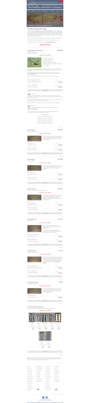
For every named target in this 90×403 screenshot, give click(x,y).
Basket (60, 11)
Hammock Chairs (29, 373)
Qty (56, 79)
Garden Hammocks (30, 383)
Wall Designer (38, 373)
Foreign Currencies (57, 373)
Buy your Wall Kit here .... (31, 172)
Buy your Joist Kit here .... (31, 143)
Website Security (57, 378)
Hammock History (29, 389)
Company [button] (54, 11)
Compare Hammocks (30, 376)
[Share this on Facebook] (43, 398)
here (53, 2)
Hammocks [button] (33, 11)
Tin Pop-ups (47, 383)
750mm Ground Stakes (30, 73)
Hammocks (28, 368)
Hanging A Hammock (30, 378)
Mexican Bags (47, 371)
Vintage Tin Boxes (48, 386)
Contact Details (57, 381)
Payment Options (57, 371)
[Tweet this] (46, 398)
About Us (56, 368)
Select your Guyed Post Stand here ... (33, 79)
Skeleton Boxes (48, 381)
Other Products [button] (46, 11)
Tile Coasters (38, 376)
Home (29, 11)
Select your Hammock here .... (32, 84)
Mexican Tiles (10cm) (39, 368)
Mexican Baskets (48, 373)
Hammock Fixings (29, 371)
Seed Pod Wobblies (48, 388)
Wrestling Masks (48, 378)
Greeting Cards (48, 389)
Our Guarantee (57, 376)
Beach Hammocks (29, 386)
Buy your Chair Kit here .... (31, 295)
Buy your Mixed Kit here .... (32, 202)
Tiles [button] (39, 11)
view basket (45, 90)
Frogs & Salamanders (48, 376)
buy (60, 81)
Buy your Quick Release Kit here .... (33, 234)
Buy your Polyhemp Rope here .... (33, 265)
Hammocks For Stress (30, 388)
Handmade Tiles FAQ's (39, 381)
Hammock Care (29, 381)
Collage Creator (38, 371)
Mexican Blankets (48, 368)
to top (60, 126)
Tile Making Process (39, 378)
